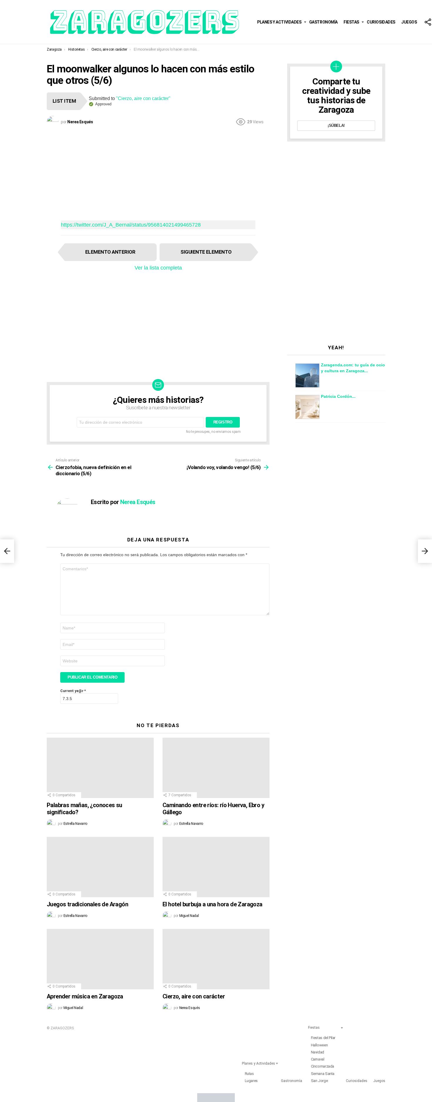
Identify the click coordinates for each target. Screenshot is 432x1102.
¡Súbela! (336, 125)
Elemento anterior (110, 252)
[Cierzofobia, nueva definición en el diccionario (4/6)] (7, 551)
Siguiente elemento (206, 252)
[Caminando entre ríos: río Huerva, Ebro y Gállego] (216, 768)
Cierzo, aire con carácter (194, 996)
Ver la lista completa (158, 268)
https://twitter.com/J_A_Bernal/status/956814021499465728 (131, 225)
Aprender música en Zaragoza (85, 996)
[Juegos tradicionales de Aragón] (100, 867)
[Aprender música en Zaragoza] (100, 959)
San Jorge (319, 1080)
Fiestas (351, 22)
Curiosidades (381, 22)
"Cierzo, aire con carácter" (143, 98)
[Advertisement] (158, 173)
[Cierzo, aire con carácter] (216, 959)
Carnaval (317, 1059)
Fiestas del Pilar (323, 1037)
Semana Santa (322, 1073)
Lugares (251, 1080)
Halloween (319, 1045)
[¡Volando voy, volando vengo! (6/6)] (425, 551)
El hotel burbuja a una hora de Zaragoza (212, 904)
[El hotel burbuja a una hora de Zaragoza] (216, 867)
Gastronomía (323, 22)
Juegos (409, 22)
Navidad (317, 1052)
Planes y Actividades (279, 22)
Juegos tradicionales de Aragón (87, 904)
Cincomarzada (322, 1066)
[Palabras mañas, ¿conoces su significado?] (100, 768)
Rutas (249, 1073)
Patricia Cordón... (338, 396)
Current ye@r (73, 691)
